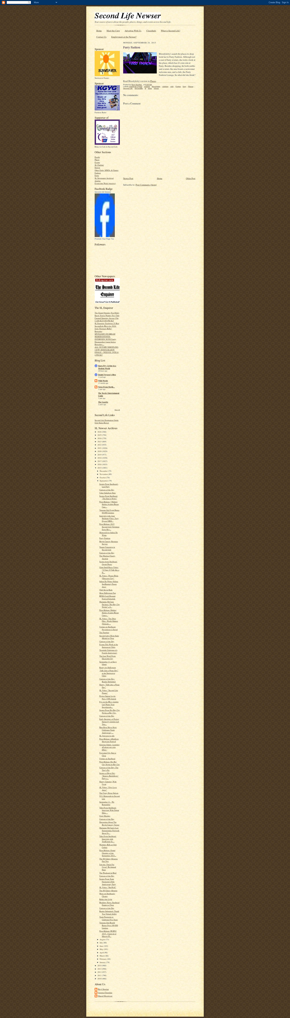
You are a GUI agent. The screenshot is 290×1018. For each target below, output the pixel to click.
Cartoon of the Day (106, 489)
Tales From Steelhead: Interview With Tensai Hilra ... (109, 810)
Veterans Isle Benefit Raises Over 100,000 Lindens (108, 925)
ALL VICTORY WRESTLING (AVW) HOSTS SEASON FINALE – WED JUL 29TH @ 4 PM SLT (107, 351)
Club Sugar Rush (105, 590)
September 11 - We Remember (106, 803)
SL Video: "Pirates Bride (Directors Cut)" (108, 577)
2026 (100, 431)
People (97, 157)
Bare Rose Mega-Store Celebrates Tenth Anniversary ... (108, 730)
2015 (100, 467)
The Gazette (103, 402)
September (104, 480)
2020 (100, 451)
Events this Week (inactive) (105, 183)
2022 (100, 444)
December (104, 471)
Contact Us (101, 36)
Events (97, 162)
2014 (100, 965)
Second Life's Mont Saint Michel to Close (109, 637)
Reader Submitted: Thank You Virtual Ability (109, 912)
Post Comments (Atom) (146, 184)
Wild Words (103, 380)
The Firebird (104, 632)
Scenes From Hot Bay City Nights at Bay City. (109, 711)
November (104, 474)
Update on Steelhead (107, 758)
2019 (100, 454)
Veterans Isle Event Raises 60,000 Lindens (109, 511)
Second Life (128, 88)
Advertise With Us (133, 30)
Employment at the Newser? (123, 36)
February (103, 959)
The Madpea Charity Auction (107, 557)
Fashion (98, 173)
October (103, 477)
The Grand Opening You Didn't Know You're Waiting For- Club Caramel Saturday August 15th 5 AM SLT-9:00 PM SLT (107, 316)
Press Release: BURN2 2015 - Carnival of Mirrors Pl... (107, 933)
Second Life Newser (103, 192)
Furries (178, 86)
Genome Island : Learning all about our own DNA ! (109, 747)
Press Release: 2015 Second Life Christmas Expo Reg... (109, 527)
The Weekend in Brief (107, 873)
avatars (147, 86)
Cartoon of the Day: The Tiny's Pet (108, 768)
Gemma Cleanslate (105, 992)
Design (97, 167)
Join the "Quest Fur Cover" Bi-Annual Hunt (107, 867)
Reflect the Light (105, 899)
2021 (100, 448)
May (102, 949)
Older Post (190, 178)
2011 (100, 975)
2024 (100, 438)
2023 (100, 441)
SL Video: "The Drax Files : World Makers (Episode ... (108, 621)
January (103, 962)
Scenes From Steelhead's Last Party (108, 485)
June (102, 946)
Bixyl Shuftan (103, 989)
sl (145, 88)
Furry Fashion (104, 538)
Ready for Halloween (107, 667)
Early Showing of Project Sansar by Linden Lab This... (109, 722)
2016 (100, 464)
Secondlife (139, 88)
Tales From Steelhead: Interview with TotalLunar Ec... (107, 839)
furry (184, 86)
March (102, 955)
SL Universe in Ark (106, 735)
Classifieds (151, 30)
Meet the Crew (113, 30)
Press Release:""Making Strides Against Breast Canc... (109, 504)
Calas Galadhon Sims (107, 493)
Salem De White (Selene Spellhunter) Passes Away (108, 584)
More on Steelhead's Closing (107, 894)
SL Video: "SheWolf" (107, 887)
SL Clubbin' (99, 165)
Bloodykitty (156, 86)
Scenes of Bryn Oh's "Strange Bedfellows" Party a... (108, 776)
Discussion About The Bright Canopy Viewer (109, 823)
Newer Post (128, 178)
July (101, 942)
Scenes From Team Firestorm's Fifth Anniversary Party (107, 881)
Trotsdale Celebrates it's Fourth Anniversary (108, 651)
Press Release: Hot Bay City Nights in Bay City (109, 763)
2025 (100, 435)
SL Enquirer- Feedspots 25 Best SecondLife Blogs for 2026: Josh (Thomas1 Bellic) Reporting (107, 327)
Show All (117, 410)
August (103, 939)
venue (156, 88)
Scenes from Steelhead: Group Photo (108, 562)
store (150, 88)
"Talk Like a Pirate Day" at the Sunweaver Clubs (108, 673)
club (172, 86)
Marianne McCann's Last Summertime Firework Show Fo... (109, 830)
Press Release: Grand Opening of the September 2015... (107, 853)
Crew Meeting (104, 816)
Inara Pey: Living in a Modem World (107, 367)
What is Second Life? (170, 30)
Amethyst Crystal (135, 86)
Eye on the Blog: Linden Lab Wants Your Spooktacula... (108, 704)
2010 (100, 978)
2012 (100, 972)
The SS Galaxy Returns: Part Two (108, 860)
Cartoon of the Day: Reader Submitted (107, 680)
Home (99, 30)
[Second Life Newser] (105, 236)
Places (97, 159)
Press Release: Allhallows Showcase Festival (109, 740)
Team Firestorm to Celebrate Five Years (108, 918)
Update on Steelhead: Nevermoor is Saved (108, 628)
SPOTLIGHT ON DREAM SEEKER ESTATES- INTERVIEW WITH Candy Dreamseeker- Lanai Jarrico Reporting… (105, 339)
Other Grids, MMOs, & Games (106, 170)
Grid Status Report (102, 422)
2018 (100, 458)
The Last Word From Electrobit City (107, 657)
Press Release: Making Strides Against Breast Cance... (109, 613)
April (102, 952)
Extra (97, 175)
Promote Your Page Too (104, 239)
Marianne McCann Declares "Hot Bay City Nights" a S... (109, 604)
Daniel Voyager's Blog (107, 374)
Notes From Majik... (106, 387)
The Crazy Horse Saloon (108, 793)
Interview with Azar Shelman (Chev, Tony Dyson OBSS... (109, 518)
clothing (165, 86)
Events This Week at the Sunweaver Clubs (108, 645)
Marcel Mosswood (105, 996)
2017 (100, 461)
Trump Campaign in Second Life (107, 548)
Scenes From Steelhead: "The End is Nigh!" (108, 497)
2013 (100, 969)
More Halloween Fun (107, 593)
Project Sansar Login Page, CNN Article (107, 697)
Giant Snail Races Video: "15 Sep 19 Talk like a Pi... (109, 570)
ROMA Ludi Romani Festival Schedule (107, 597)
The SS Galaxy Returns (108, 890)
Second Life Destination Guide (106, 420)
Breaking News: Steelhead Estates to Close (109, 903)
